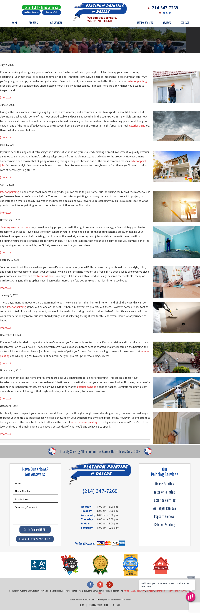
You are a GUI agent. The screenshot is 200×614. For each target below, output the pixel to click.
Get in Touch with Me (35, 530)
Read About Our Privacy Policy (34, 539)
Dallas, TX (166, 13)
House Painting (164, 484)
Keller (100, 593)
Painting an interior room (15, 227)
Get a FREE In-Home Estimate (41, 7)
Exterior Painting (165, 500)
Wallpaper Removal (165, 508)
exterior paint (137, 125)
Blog (82, 605)
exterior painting (137, 81)
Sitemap (116, 605)
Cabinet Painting (164, 524)
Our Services (56, 22)
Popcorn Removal (164, 516)
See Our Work (51, 12)
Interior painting (9, 192)
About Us (33, 22)
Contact (185, 22)
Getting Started (145, 22)
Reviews (167, 22)
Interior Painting (164, 492)
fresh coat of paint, (44, 276)
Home (14, 22)
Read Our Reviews (31, 12)
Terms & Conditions (98, 605)
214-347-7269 (164, 7)
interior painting (16, 307)
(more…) (5, 97)
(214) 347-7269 (100, 491)
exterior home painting (84, 422)
